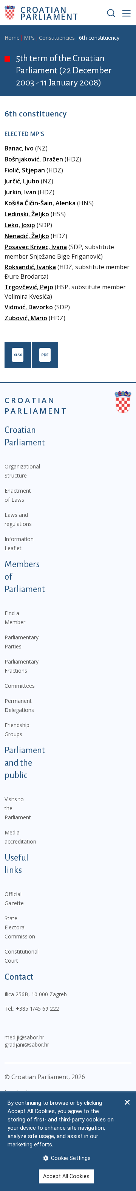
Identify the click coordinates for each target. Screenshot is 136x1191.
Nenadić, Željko (27, 236)
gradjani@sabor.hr (27, 1044)
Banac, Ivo (19, 148)
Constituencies (57, 37)
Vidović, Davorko (29, 307)
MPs (29, 37)
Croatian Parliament (49, 12)
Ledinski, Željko (27, 214)
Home (12, 37)
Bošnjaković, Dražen (34, 159)
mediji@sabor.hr (24, 1037)
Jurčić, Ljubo (22, 181)
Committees (20, 685)
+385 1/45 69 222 (37, 1008)
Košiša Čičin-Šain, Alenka (40, 203)
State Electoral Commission (20, 927)
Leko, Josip (20, 225)
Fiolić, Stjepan (25, 170)
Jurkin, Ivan (20, 192)
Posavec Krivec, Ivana (36, 247)
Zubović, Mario (26, 318)
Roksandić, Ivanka (30, 267)
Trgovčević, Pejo (29, 287)
